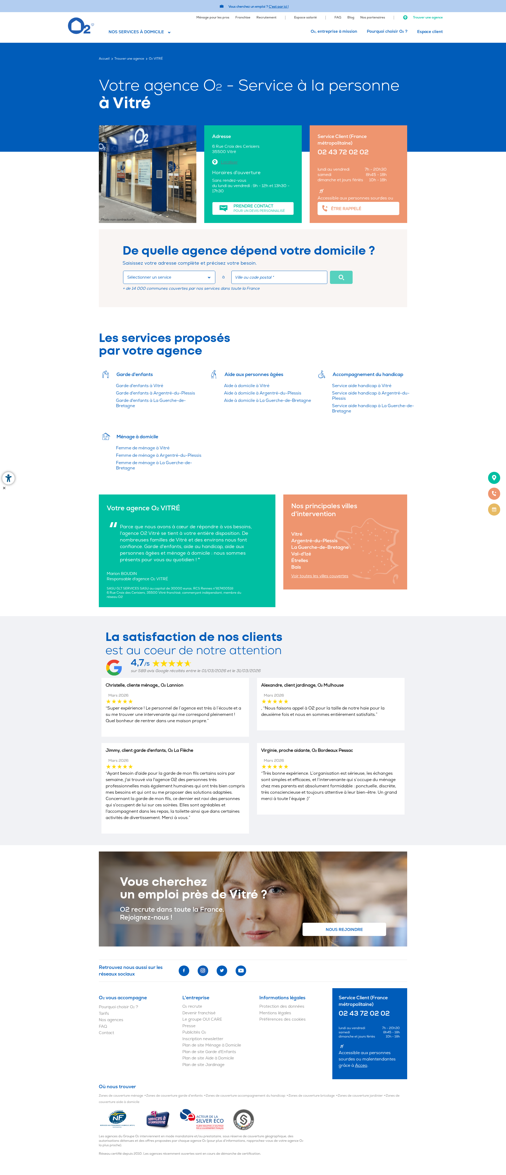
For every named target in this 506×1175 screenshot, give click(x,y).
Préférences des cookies (282, 1019)
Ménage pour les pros (212, 18)
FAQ (337, 18)
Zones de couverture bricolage (312, 1096)
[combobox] (169, 277)
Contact (106, 1032)
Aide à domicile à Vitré (246, 385)
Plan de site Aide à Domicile (208, 1058)
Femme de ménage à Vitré (142, 448)
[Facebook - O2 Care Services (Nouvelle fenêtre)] (184, 970)
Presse (189, 1026)
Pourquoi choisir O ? (387, 31)
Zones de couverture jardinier (360, 1096)
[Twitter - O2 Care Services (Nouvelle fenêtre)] (222, 970)
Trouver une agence (427, 18)
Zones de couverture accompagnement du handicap (245, 1096)
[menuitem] (213, 17)
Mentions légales (275, 1013)
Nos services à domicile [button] (136, 32)
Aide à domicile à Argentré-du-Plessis (262, 393)
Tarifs (104, 1013)
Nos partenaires (372, 18)
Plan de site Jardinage (203, 1064)
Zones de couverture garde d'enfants (174, 1096)
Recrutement (266, 18)
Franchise (242, 18)
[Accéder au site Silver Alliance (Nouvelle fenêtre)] (243, 1119)
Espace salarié (305, 18)
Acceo (361, 1065)
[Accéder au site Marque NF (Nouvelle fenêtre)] (122, 1119)
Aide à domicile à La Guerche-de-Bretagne (267, 400)
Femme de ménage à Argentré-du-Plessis (158, 455)
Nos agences (111, 1019)
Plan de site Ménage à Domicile (211, 1045)
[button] (341, 277)
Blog (350, 18)
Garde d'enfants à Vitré (139, 385)
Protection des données (281, 1006)
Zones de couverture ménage (121, 1096)
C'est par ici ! (279, 7)
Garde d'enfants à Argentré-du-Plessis (155, 393)
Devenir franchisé (199, 1013)
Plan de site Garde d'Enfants (209, 1051)
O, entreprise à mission (334, 31)
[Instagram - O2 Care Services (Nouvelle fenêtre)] (203, 970)
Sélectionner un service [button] (149, 277)
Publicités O (194, 1032)
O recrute (192, 1006)
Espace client (430, 31)
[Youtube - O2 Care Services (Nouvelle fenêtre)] (241, 970)
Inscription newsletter (202, 1038)
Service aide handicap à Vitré (361, 385)
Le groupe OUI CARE (202, 1019)
